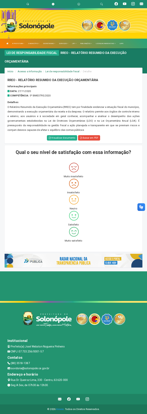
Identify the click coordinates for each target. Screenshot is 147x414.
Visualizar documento (63, 138)
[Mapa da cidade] (73, 285)
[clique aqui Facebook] (69, 399)
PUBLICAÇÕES (85, 43)
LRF (73, 43)
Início (10, 71)
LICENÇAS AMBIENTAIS (105, 43)
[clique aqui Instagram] (87, 399)
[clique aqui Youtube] (78, 399)
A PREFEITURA (17, 43)
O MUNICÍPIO (33, 43)
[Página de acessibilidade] (79, 4)
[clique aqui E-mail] (59, 399)
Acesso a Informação (30, 71)
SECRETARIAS (48, 43)
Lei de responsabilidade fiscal (62, 71)
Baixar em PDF (90, 138)
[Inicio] (7, 43)
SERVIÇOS (63, 43)
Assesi (60, 409)
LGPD (121, 43)
